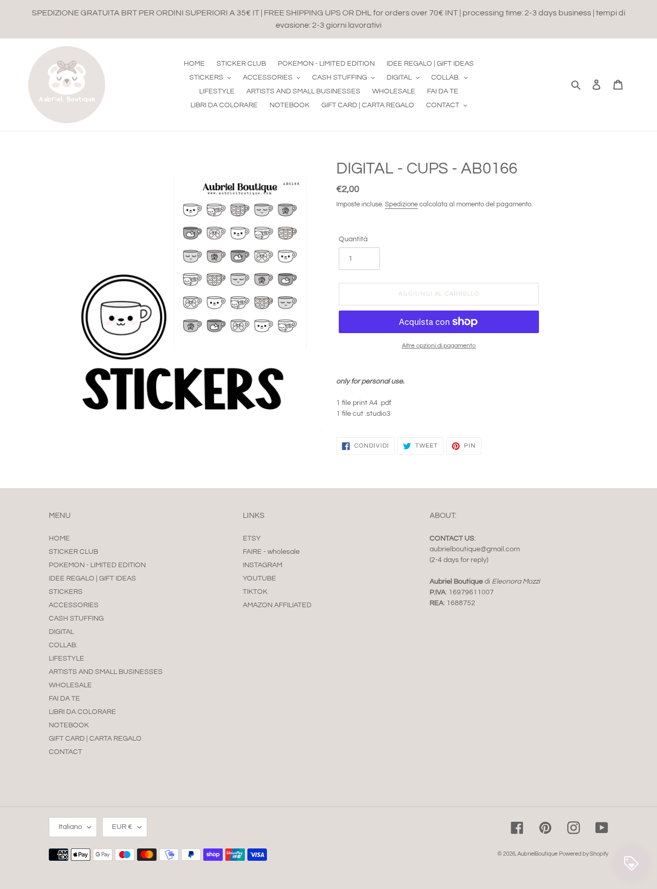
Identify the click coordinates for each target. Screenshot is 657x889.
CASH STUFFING (76, 618)
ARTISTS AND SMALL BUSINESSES (106, 671)
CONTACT (65, 752)
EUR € (122, 826)
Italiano (70, 826)
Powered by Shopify (583, 854)
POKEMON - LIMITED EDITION (97, 565)
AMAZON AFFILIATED (277, 605)
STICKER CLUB (73, 551)
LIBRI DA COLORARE (82, 712)
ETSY (252, 538)
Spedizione (401, 204)
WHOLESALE (70, 685)
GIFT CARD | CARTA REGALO (95, 738)
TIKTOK (255, 591)
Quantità (353, 239)
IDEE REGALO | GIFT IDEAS (92, 578)
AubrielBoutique (537, 854)
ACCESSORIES (74, 605)
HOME (59, 538)
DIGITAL (61, 631)
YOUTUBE (259, 578)
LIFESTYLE (66, 658)
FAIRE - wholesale (271, 551)
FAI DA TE (64, 698)
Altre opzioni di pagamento (439, 345)
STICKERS (66, 591)
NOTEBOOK (69, 725)
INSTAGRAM (262, 565)
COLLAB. (63, 645)
